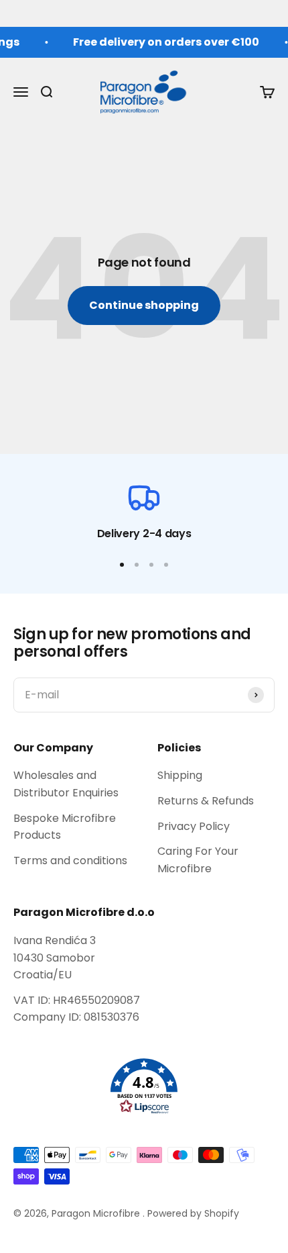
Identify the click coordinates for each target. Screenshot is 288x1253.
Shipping (179, 775)
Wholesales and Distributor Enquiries (66, 784)
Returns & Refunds (205, 800)
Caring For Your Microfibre (197, 859)
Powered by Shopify (193, 1213)
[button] (144, 1086)
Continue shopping (144, 305)
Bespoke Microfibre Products (64, 826)
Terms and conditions (70, 860)
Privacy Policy (193, 826)
